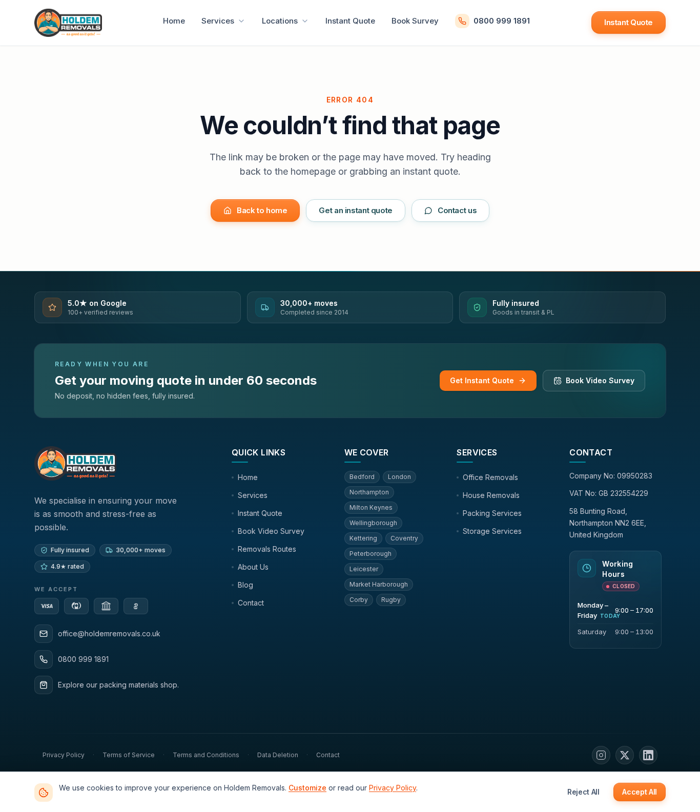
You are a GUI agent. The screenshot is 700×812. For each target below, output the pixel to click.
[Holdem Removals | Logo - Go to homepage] (68, 22)
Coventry (404, 538)
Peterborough (370, 553)
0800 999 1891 (501, 21)
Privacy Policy (392, 787)
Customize (307, 787)
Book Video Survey (600, 380)
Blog (245, 584)
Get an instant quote (356, 210)
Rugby (391, 599)
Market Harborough (378, 584)
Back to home (262, 210)
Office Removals (490, 477)
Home (174, 21)
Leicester (363, 569)
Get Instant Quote (482, 380)
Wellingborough (373, 523)
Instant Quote (350, 21)
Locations (280, 21)
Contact (251, 602)
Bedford (362, 477)
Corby (358, 599)
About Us (253, 567)
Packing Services (492, 513)
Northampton (369, 492)
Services (217, 21)
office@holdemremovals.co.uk (109, 633)
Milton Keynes (371, 507)
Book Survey (415, 21)
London (399, 477)
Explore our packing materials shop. (118, 684)
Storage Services (492, 531)
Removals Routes (267, 549)
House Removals (491, 495)
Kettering (363, 538)
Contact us (457, 210)
